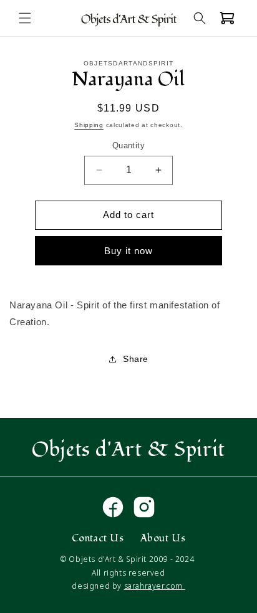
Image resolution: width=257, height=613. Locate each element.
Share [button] (135, 359)
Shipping (89, 124)
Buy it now (128, 250)
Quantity (128, 145)
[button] (25, 18)
